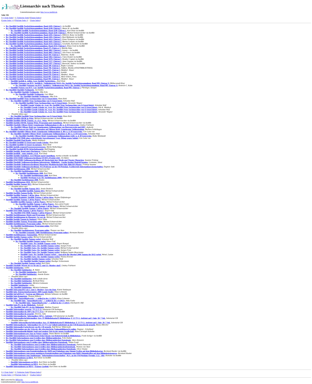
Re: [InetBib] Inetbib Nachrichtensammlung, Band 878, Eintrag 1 (33, 74)
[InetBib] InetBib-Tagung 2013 (18, 184)
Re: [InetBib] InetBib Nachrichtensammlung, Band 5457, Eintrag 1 (33, 63)
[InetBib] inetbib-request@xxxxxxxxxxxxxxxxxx (26, 147)
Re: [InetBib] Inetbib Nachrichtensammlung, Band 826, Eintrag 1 (33, 72)
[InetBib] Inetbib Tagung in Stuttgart (21, 219)
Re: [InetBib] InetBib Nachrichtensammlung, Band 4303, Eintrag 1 (33, 37)
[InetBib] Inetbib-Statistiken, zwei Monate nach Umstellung (30, 156)
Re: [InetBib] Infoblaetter (21, 270)
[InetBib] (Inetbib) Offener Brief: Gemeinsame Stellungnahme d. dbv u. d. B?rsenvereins (42, 125)
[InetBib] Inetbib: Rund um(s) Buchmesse (23, 151)
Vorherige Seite (22, 18)
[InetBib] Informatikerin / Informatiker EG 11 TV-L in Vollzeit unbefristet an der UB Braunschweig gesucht (50, 325)
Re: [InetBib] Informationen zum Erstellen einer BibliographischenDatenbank (43, 347)
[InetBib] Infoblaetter (15, 268)
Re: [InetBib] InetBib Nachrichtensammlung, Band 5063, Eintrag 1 (33, 57)
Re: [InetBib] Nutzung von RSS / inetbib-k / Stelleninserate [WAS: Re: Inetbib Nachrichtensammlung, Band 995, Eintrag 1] (66, 85)
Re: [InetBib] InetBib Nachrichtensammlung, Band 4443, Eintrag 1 (33, 41)
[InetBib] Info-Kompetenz (16, 296)
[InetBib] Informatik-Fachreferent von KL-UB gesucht (28, 327)
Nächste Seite (21, 20)
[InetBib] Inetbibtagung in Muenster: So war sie (25, 217)
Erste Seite (7, 18)
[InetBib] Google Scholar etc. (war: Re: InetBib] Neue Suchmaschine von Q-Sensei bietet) (57, 105)
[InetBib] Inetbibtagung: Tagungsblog (21, 235)
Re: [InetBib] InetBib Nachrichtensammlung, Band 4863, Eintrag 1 (33, 52)
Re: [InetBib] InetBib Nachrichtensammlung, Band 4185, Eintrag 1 (33, 26)
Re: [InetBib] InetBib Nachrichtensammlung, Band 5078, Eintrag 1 (33, 59)
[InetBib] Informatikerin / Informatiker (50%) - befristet (29, 316)
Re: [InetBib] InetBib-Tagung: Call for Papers (35, 204)
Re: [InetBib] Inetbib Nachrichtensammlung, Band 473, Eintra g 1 (33, 48)
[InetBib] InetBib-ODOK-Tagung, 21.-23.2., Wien (26, 121)
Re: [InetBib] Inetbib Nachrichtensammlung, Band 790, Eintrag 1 (33, 68)
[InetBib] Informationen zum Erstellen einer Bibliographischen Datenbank (36, 342)
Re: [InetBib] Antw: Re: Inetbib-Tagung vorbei (39, 246)
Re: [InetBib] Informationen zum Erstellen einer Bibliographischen (33, 338)
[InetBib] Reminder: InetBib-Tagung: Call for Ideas (32, 197)
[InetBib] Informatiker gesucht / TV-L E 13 (23, 309)
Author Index (35, 375)
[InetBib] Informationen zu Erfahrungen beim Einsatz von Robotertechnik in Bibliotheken (43, 336)
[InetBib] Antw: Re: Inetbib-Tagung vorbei (38, 244)
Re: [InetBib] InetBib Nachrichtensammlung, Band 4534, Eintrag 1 (33, 44)
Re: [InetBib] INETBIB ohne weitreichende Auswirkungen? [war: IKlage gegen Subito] (42, 138)
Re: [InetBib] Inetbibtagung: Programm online (30, 226)
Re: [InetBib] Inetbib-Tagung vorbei (26, 239)
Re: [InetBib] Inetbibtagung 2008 (24, 171)
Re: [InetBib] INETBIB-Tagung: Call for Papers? (31, 213)
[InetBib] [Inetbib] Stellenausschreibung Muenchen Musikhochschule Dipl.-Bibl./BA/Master (44, 164)
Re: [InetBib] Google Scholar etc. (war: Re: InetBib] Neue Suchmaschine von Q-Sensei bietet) (58, 107)
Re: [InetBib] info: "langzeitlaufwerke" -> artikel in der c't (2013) (38, 301)
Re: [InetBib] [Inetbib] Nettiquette (20, 90)
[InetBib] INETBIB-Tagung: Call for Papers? (25, 211)
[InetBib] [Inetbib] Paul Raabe (18, 140)
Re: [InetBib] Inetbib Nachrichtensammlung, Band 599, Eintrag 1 (33, 66)
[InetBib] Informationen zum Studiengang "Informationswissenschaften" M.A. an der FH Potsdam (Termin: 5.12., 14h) (55, 355)
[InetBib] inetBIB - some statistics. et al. (22, 153)
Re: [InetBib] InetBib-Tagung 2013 (25, 189)
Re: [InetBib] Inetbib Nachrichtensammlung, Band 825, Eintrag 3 (33, 70)
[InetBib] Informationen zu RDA (19, 358)
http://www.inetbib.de (48, 12)
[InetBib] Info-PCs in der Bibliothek (21, 305)
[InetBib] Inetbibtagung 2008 (18, 169)
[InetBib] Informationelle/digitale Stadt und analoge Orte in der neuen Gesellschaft (40, 331)
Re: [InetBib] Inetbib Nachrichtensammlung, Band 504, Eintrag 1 (33, 55)
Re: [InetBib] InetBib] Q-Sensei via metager (24, 145)
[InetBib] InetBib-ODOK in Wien (19, 118)
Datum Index (35, 18)
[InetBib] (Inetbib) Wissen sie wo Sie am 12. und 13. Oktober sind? (33, 265)
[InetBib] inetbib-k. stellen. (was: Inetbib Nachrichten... (33, 81)
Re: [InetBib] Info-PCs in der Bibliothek (27, 307)
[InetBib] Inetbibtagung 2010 (18, 182)
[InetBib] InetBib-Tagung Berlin (19, 193)
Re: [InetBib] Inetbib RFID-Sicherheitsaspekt (25, 149)
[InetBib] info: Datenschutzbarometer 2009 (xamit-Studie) (30, 292)
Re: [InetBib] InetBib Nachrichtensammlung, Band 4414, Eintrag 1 (33, 39)
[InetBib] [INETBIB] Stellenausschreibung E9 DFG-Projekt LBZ (33, 158)
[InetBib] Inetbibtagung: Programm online (23, 224)
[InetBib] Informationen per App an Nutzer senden (27, 334)
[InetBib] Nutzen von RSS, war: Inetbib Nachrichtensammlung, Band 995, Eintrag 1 (46, 88)
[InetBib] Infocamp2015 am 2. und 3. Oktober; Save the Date (31, 290)
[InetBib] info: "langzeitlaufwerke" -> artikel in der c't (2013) (31, 298)
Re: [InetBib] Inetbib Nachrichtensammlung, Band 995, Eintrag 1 (33, 79)
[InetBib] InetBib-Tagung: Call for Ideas (22, 195)
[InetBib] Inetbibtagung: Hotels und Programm (25, 215)
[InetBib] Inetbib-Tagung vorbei (19, 237)
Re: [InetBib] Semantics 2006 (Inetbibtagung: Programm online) (42, 233)
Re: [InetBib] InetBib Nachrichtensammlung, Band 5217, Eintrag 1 (33, 61)
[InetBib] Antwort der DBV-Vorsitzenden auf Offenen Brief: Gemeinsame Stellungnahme (47, 129)
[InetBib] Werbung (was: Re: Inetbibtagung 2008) (41, 178)
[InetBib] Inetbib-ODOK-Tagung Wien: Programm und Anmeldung (34, 123)
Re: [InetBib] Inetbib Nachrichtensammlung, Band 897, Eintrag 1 (33, 77)
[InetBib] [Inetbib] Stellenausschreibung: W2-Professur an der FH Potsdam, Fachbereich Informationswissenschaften (54, 167)
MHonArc (19, 380)
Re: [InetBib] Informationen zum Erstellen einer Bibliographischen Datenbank (38, 340)
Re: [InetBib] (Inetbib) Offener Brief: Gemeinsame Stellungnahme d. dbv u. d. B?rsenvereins (44, 132)
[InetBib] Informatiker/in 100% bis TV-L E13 (25, 312)
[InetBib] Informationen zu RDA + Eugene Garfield (27, 366)
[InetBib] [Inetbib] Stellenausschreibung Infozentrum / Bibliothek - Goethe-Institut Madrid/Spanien (47, 162)
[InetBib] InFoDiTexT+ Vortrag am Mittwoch (25, 294)
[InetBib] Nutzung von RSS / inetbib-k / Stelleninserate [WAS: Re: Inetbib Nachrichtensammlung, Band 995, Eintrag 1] (60, 83)
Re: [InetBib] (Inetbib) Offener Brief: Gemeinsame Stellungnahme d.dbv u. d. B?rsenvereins (54, 136)
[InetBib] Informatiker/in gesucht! (20, 314)
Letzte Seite (8, 20)
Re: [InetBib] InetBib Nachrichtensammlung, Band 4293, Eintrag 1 (33, 35)
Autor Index (35, 20)
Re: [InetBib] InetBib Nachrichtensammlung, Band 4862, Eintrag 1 (33, 50)
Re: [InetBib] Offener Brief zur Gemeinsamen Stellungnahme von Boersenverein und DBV (48, 127)
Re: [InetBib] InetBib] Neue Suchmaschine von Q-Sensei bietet (31, 99)
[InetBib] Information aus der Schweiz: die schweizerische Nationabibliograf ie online (41, 329)
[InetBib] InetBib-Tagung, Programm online (24, 222)
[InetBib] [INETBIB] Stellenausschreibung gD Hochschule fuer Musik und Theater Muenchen (45, 160)
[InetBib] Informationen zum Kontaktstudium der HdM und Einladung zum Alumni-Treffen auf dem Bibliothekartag (54, 351)
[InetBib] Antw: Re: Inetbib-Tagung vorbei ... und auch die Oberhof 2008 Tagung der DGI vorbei (60, 254)
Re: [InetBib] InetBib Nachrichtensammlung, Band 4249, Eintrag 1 (33, 28)
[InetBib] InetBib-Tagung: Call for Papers (23, 200)
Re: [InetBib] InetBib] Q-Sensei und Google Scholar (27, 142)
